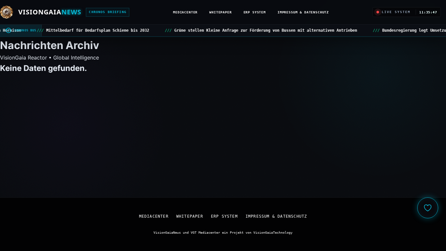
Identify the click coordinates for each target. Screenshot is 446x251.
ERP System (255, 12)
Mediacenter (185, 12)
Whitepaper (220, 12)
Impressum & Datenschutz (303, 12)
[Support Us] (427, 207)
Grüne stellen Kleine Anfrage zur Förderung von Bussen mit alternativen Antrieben (195, 30)
